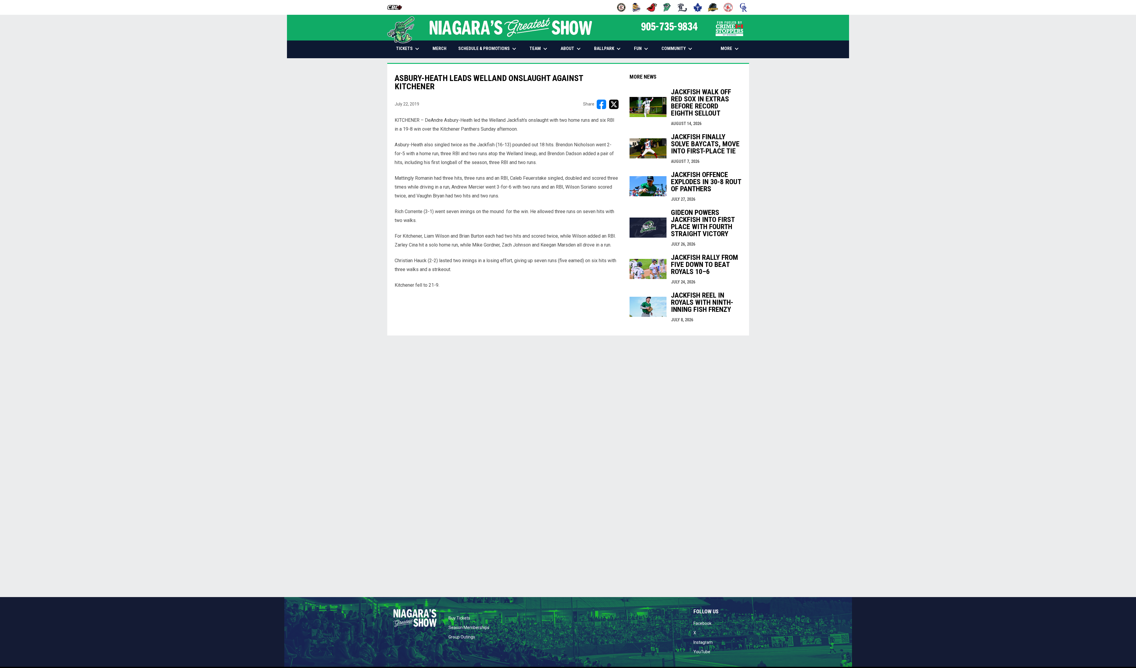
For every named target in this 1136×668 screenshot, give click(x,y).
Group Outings (461, 637)
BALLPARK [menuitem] (608, 48)
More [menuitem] (730, 48)
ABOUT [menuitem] (571, 48)
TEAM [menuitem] (539, 48)
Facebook (702, 623)
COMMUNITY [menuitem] (677, 48)
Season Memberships (468, 627)
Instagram (703, 642)
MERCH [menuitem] (442, 48)
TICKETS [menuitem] (408, 48)
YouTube (701, 651)
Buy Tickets (459, 618)
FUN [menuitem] (642, 48)
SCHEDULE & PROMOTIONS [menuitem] (488, 48)
